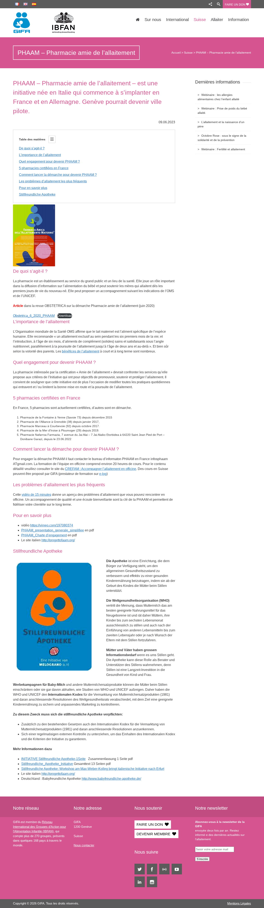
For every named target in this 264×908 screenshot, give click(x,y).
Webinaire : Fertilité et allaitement (223, 149)
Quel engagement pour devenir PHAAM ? (49, 161)
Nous (77, 845)
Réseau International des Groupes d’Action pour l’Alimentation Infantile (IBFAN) (39, 826)
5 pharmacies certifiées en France (43, 168)
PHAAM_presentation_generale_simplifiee (52, 530)
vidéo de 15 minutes (36, 494)
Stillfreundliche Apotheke (37, 194)
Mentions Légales (239, 903)
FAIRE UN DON (235, 4)
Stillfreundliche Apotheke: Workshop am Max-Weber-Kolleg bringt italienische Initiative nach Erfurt (92, 769)
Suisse (188, 52)
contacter (87, 845)
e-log (103, 474)
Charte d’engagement (51, 535)
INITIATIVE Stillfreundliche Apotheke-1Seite (53, 759)
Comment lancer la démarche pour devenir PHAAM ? (58, 174)
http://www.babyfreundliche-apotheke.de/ (111, 778)
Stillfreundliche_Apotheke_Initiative (47, 764)
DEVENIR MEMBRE (153, 834)
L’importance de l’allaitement (40, 155)
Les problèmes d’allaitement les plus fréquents (53, 181)
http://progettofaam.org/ (58, 540)
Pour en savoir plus (33, 188)
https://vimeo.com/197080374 (51, 525)
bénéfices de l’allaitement (80, 351)
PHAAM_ (28, 535)
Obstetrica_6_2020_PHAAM (34, 315)
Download (64, 315)
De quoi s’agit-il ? (32, 148)
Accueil (176, 52)
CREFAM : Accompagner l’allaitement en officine (100, 469)
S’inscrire (202, 859)
